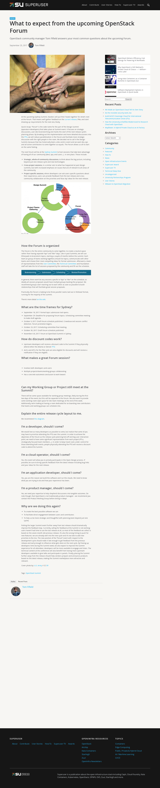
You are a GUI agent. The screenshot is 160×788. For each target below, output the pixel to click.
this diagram (39, 419)
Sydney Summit (51, 152)
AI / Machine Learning (124, 754)
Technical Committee (68, 264)
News (107, 158)
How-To (118, 5)
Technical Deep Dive (113, 171)
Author (13, 581)
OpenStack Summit (33, 573)
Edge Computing (122, 747)
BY (47, 565)
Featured (108, 151)
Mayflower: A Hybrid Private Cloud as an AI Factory (125, 127)
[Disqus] (56, 633)
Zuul (84, 758)
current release (71, 119)
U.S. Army (38, 565)
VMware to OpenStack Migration (117, 184)
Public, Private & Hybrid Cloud (128, 751)
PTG (25, 137)
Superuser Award (112, 164)
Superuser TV (129, 5)
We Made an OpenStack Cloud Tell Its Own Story (124, 110)
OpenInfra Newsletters (92, 761)
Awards (141, 5)
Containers (120, 743)
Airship (85, 747)
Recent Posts (22, 581)
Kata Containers (89, 751)
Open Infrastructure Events (116, 161)
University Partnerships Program (118, 177)
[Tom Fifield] (15, 595)
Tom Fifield (39, 45)
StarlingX (86, 754)
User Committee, (49, 264)
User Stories (106, 5)
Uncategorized (110, 174)
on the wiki (41, 299)
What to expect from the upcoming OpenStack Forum (72, 27)
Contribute (94, 5)
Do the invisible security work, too (118, 113)
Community (109, 148)
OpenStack (86, 743)
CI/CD (117, 758)
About (84, 5)
